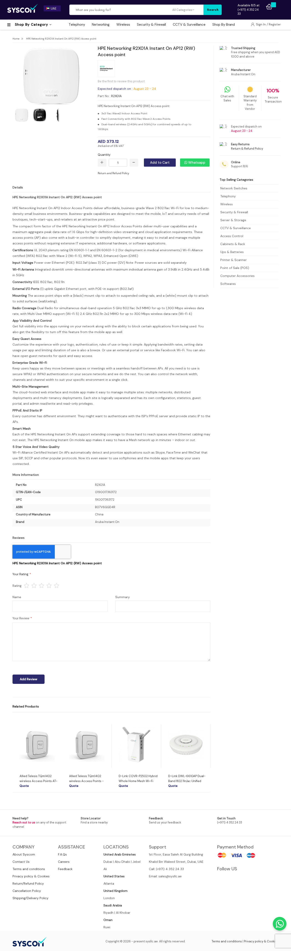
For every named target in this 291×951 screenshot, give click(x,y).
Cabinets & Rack (232, 244)
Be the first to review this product (121, 81)
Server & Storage (233, 220)
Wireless (226, 204)
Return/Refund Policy (28, 883)
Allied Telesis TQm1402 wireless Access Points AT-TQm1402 (38, 781)
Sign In (261, 24)
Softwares (228, 284)
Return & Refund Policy (247, 149)
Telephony (228, 196)
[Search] (212, 10)
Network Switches (233, 188)
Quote (24, 786)
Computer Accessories (237, 276)
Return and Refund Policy (113, 173)
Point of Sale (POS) (234, 268)
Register (275, 24)
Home (16, 38)
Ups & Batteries (232, 252)
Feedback (65, 869)
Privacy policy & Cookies (31, 876)
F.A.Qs (62, 854)
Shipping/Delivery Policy (30, 898)
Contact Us (21, 862)
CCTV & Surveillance (235, 228)
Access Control (231, 236)
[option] (37, 756)
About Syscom (24, 854)
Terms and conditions (29, 869)
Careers (64, 862)
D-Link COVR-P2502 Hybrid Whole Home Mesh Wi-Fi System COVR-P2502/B (138, 781)
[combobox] (121, 10)
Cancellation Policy (27, 891)
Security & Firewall (234, 212)
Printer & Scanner (233, 260)
